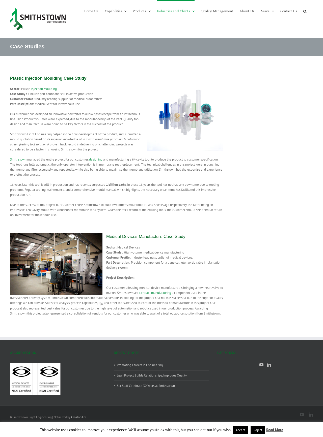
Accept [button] (240, 430)
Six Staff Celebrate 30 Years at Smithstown (146, 386)
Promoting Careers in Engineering (140, 365)
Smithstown (18, 159)
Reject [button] (258, 430)
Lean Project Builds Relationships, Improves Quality (152, 375)
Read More (274, 429)
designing (95, 159)
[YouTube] (261, 365)
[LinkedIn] (269, 365)
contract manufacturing (155, 293)
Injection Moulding (44, 89)
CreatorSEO (78, 417)
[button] (305, 11)
